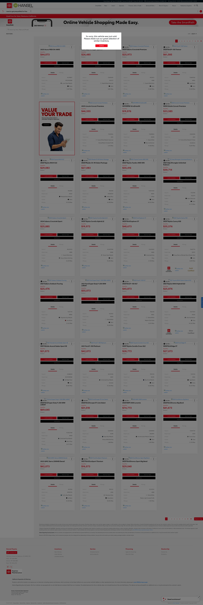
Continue (101, 45)
